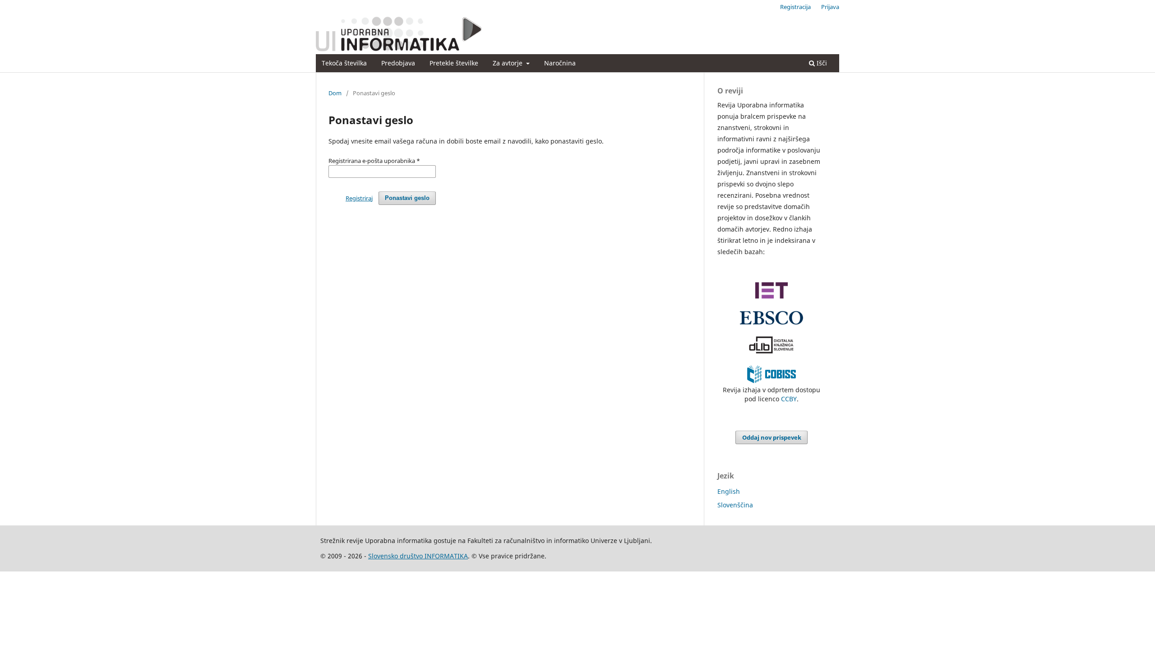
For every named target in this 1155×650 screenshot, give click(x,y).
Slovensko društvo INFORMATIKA (418, 556)
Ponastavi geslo (407, 198)
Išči (821, 63)
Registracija (795, 7)
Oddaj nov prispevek (771, 437)
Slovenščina (735, 505)
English (728, 491)
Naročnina (560, 63)
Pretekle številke (454, 63)
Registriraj (359, 198)
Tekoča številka (344, 63)
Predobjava (398, 63)
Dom (335, 93)
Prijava (830, 7)
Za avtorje (508, 63)
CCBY (789, 399)
